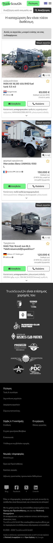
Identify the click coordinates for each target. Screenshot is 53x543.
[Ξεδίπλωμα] (26, 115)
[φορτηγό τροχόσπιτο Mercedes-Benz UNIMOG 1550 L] (26, 139)
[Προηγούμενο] (4, 59)
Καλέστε (39, 103)
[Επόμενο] (49, 59)
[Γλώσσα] (45, 3)
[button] (50, 3)
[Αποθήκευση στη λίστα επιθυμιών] (48, 81)
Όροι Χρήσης (30, 537)
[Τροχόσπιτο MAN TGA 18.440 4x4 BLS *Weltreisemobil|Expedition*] (26, 221)
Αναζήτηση (43, 10)
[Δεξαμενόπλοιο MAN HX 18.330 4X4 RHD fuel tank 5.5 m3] (26, 59)
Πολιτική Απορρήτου (12, 537)
